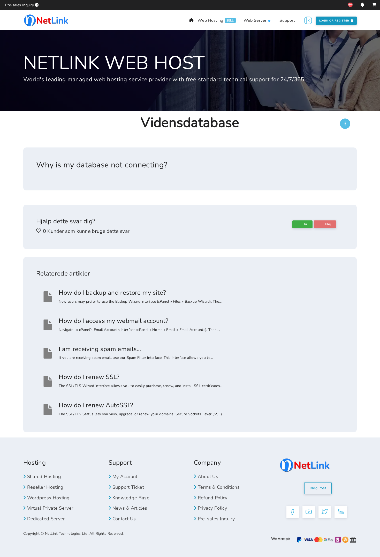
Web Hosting (210, 20)
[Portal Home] (46, 20)
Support (287, 20)
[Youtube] (308, 512)
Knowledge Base (130, 498)
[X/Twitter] (324, 512)
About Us (207, 476)
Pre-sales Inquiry (19, 5)
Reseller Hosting (44, 487)
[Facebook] (292, 512)
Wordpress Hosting (48, 498)
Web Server (256, 20)
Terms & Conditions (218, 487)
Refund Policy (211, 498)
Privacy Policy (211, 508)
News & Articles (129, 508)
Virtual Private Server (49, 508)
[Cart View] (374, 5)
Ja (305, 224)
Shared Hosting (43, 476)
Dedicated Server (45, 519)
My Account (124, 476)
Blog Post (318, 488)
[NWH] (345, 123)
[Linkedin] (341, 512)
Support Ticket (127, 487)
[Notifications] (362, 4)
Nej (327, 224)
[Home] (191, 20)
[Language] (350, 4)
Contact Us (123, 519)
